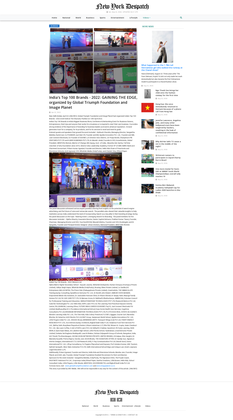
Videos (147, 406)
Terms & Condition (118, 415)
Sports (116, 406)
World (95, 406)
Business (106, 406)
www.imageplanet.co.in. (105, 366)
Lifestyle (137, 406)
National (85, 406)
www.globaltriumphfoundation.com (79, 366)
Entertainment (127, 406)
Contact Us (132, 415)
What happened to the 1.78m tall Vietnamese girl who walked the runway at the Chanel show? (162, 67)
